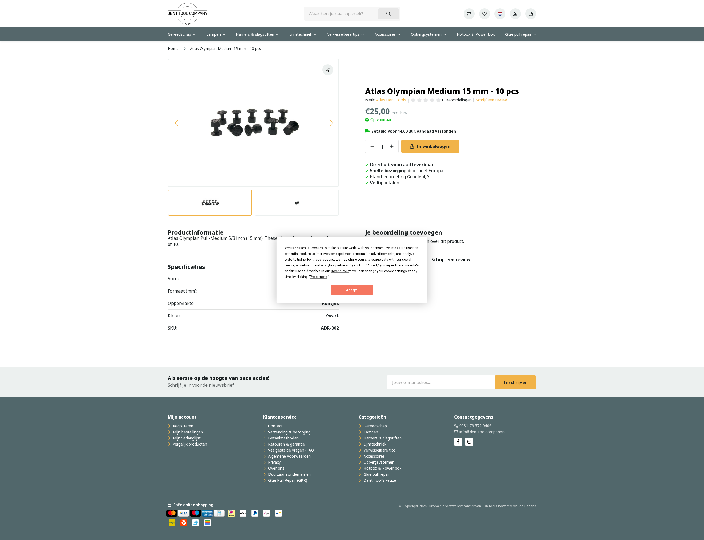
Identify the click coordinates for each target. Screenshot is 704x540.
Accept (352, 290)
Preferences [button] (318, 277)
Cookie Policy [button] (340, 271)
